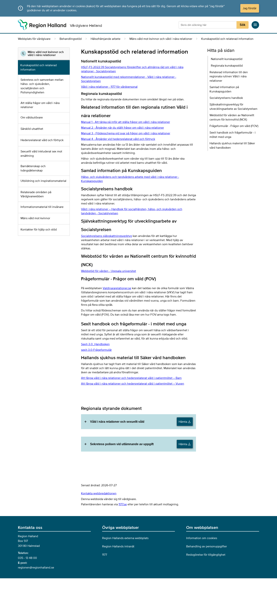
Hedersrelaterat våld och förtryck (42, 140)
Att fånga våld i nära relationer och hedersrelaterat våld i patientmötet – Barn (131, 378)
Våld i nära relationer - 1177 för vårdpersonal (109, 87)
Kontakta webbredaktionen (98, 493)
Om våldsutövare (32, 117)
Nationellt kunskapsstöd (226, 59)
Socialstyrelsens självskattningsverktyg (106, 236)
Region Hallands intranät (118, 546)
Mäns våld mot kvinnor (35, 218)
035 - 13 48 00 (27, 558)
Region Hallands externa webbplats (125, 538)
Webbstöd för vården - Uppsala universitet (108, 271)
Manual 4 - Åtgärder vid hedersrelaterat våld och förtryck (118, 139)
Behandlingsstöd (71, 39)
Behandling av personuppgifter (206, 546)
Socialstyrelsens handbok (226, 98)
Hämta (183, 422)
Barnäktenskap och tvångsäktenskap (33, 168)
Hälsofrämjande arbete (105, 39)
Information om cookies (201, 538)
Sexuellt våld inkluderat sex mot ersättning (41, 153)
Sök (242, 24)
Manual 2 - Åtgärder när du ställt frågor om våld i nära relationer (122, 128)
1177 (104, 555)
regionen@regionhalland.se (36, 567)
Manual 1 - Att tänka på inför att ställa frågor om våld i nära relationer (125, 122)
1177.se (123, 504)
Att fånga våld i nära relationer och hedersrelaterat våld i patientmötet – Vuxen (132, 384)
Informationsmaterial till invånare (42, 207)
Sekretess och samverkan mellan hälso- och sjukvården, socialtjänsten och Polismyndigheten (42, 86)
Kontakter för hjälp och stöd (39, 229)
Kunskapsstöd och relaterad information (38, 67)
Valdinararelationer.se (117, 288)
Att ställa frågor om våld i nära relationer (40, 105)
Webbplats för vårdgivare (34, 39)
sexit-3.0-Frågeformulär (96, 350)
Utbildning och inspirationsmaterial (43, 181)
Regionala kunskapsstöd (227, 66)
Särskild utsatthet (32, 129)
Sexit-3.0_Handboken (95, 344)
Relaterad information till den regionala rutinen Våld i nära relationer (229, 76)
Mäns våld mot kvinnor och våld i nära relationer (160, 39)
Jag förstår (249, 8)
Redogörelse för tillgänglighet (205, 555)
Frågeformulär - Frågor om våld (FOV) (234, 126)
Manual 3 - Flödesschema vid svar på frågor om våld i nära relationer (125, 133)
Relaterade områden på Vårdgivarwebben (36, 194)
